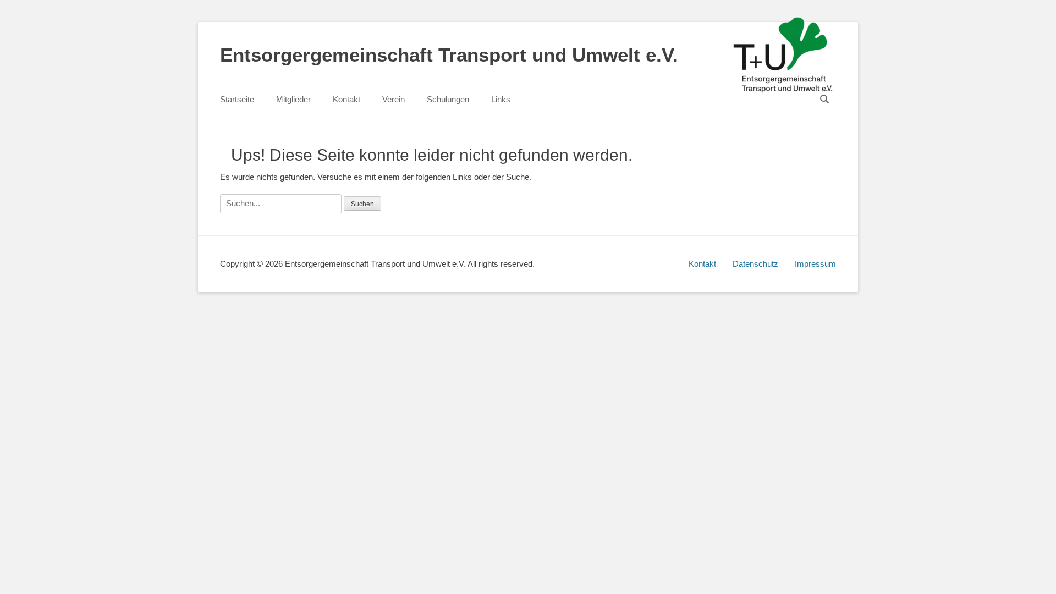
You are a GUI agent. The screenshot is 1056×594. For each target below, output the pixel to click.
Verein (393, 99)
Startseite (237, 99)
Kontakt (346, 99)
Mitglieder (293, 99)
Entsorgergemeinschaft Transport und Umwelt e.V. (449, 54)
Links (500, 99)
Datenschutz (755, 263)
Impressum (815, 263)
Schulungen (448, 99)
